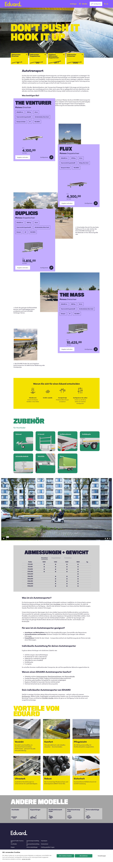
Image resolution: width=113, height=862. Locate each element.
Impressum (44, 840)
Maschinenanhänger (54, 676)
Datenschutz (44, 844)
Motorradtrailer (70, 676)
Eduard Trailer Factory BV (17, 840)
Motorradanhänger (32, 847)
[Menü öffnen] (104, 4)
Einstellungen (102, 856)
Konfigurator (26, 696)
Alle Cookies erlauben (65, 856)
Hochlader (57, 604)
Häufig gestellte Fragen (48, 847)
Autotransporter (41, 676)
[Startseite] (13, 4)
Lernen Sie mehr (26, 859)
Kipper (13, 847)
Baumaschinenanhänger (33, 844)
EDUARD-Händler (48, 698)
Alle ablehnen (84, 856)
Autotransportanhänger (33, 840)
